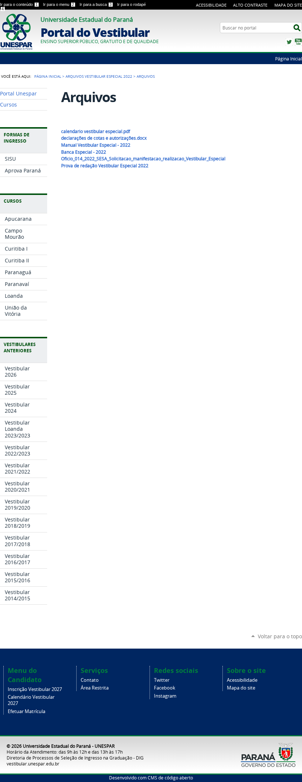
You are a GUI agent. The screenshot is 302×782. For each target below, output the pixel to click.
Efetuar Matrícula (26, 711)
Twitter (289, 42)
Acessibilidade (211, 5)
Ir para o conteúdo (19, 4)
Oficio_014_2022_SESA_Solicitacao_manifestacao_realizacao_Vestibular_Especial (143, 159)
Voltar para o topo (280, 636)
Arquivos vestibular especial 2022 (99, 76)
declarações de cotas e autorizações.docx (104, 138)
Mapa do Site (288, 5)
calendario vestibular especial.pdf (95, 131)
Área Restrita (95, 688)
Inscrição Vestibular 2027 (35, 689)
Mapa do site (241, 688)
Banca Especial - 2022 (83, 152)
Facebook (164, 688)
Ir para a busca (96, 4)
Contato (90, 680)
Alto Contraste (250, 5)
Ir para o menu (58, 4)
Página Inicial (288, 59)
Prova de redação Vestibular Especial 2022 (104, 166)
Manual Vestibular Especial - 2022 (95, 145)
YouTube (298, 42)
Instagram (165, 696)
